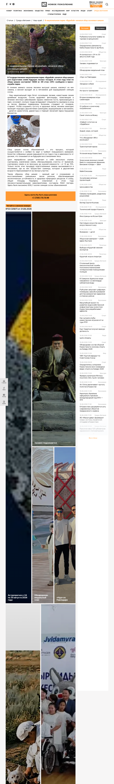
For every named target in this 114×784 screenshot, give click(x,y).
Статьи (10, 20)
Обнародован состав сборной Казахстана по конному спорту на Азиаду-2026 (92, 347)
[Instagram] (13, 4)
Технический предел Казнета (92, 209)
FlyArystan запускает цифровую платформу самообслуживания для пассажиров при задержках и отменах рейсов (92, 293)
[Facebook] (7, 4)
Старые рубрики (54, 14)
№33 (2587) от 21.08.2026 (19, 209)
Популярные (100, 28)
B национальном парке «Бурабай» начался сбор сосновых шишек (74, 20)
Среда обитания (101, 10)
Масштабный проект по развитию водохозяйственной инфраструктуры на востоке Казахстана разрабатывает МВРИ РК (92, 307)
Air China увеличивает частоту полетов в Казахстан (92, 386)
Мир (68, 10)
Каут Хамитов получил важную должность (92, 330)
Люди (83, 10)
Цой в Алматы (85, 338)
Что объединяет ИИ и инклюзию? (88, 139)
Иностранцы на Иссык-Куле (91, 216)
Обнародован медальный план (92, 70)
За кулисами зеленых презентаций (88, 179)
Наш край (37, 20)
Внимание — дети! (87, 232)
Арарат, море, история (89, 131)
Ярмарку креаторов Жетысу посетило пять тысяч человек (92, 377)
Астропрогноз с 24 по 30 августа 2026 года (90, 55)
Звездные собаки (87, 84)
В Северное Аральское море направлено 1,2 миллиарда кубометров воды (91, 281)
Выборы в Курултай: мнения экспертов (91, 249)
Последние (85, 28)
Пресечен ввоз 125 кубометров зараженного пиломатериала (92, 430)
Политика (17, 10)
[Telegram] (10, 4)
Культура (75, 10)
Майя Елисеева (86, 171)
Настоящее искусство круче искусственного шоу (91, 224)
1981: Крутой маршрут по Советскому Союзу (90, 357)
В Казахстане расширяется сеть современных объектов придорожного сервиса (93, 409)
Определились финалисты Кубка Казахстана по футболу (92, 47)
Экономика (28, 10)
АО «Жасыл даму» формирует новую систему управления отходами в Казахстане (92, 420)
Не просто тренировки (89, 91)
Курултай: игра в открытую (90, 256)
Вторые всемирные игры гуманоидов (90, 98)
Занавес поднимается (89, 63)
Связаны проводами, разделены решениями (93, 195)
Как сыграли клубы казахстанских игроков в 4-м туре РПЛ (91, 320)
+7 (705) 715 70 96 (40, 197)
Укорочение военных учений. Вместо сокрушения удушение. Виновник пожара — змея (92, 162)
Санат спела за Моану (89, 115)
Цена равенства (86, 187)
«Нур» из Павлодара (88, 77)
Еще (64, 14)
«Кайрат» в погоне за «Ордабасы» (88, 123)
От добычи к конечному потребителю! (89, 107)
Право (47, 10)
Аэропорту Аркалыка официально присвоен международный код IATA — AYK (91, 396)
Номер (9, 10)
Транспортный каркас (88, 147)
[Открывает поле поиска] (106, 4)
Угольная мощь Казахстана (91, 153)
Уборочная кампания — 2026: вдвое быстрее (92, 240)
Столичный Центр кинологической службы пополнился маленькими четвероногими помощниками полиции (92, 267)
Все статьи (93, 438)
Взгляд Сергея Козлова (89, 203)
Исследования (58, 10)
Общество (39, 10)
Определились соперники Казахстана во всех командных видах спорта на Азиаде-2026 (92, 367)
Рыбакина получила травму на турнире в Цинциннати (92, 38)
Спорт (89, 10)
